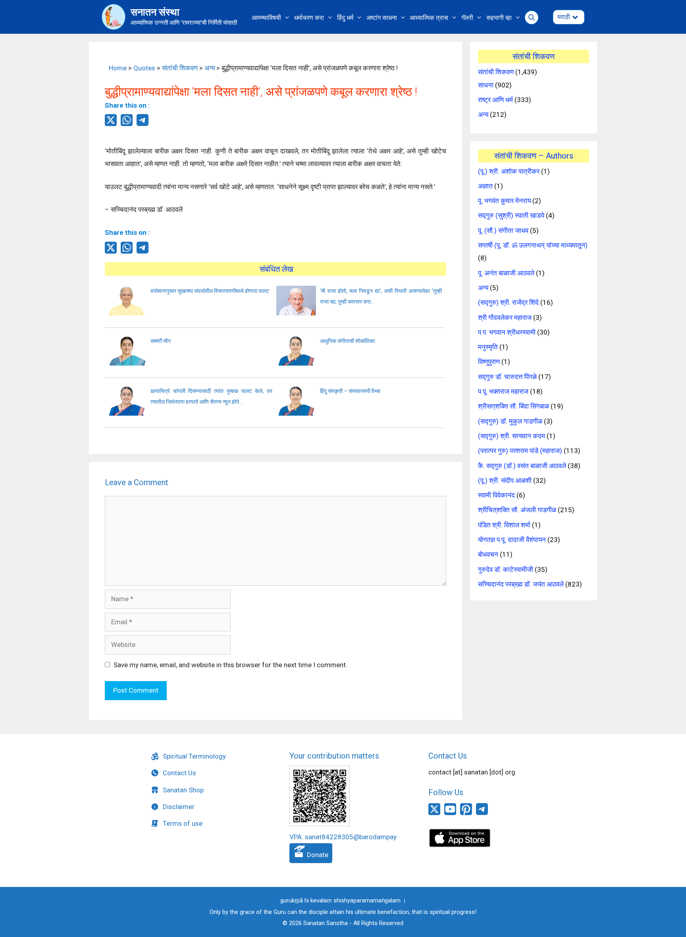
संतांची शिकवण (180, 68)
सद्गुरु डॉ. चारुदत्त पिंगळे (507, 377)
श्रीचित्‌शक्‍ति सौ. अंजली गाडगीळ (517, 510)
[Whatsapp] (127, 124)
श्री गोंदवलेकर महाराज (505, 317)
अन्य (209, 68)
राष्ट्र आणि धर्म (495, 100)
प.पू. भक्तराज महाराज (503, 391)
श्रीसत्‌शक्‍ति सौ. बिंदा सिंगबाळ (513, 406)
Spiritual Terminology (194, 756)
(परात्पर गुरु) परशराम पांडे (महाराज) (520, 451)
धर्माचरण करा (309, 17)
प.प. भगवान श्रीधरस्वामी (507, 332)
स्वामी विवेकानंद (496, 495)
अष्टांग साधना (381, 17)
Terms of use (182, 823)
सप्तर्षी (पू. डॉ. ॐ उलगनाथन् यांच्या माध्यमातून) (533, 245)
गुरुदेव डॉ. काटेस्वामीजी (505, 569)
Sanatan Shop (183, 790)
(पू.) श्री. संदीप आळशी (505, 480)
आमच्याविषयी (266, 17)
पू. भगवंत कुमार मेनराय (504, 201)
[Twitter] (111, 124)
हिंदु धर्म (345, 17)
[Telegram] (142, 124)
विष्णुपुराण (489, 362)
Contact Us (179, 773)
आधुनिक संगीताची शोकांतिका (347, 341)
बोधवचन (488, 554)
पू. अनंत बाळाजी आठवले (506, 273)
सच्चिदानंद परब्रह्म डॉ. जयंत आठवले (521, 584)
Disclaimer (179, 807)
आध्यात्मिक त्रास (429, 17)
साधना (485, 85)
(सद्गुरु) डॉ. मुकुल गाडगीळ (510, 421)
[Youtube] (450, 814)
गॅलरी (467, 17)
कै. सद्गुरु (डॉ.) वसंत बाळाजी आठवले (522, 466)
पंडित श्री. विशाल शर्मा (504, 525)
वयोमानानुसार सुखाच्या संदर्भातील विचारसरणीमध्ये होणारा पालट (209, 291)
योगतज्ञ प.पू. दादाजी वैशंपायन (512, 540)
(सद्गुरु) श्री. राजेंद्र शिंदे (508, 302)
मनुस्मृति (488, 347)
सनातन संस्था (155, 12)
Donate (316, 855)
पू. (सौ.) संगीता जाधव (503, 230)
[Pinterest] (466, 814)
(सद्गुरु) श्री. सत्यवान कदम (511, 436)
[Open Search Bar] (532, 18)
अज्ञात (485, 186)
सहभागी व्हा (499, 17)
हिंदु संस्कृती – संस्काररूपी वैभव (350, 391)
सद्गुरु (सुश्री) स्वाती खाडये (511, 215)
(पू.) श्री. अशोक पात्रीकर (509, 171)
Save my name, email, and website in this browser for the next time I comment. (230, 665)
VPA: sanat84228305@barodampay (343, 837)
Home (118, 68)
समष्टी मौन (160, 341)
